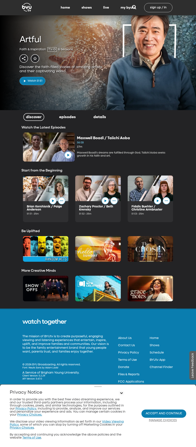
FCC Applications (131, 381)
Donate (123, 367)
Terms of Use (127, 360)
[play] (68, 155)
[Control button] (121, 393)
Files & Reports (128, 374)
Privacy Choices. (29, 414)
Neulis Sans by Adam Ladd (43, 368)
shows (87, 7)
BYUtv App (157, 360)
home (65, 7)
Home (154, 338)
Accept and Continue (164, 413)
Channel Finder (161, 367)
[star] (35, 58)
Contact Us (126, 345)
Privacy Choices (22, 427)
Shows (154, 345)
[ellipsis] (61, 200)
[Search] (134, 7)
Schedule (157, 352)
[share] (24, 58)
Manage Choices (163, 420)
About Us (124, 338)
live (106, 7)
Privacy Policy (128, 352)
